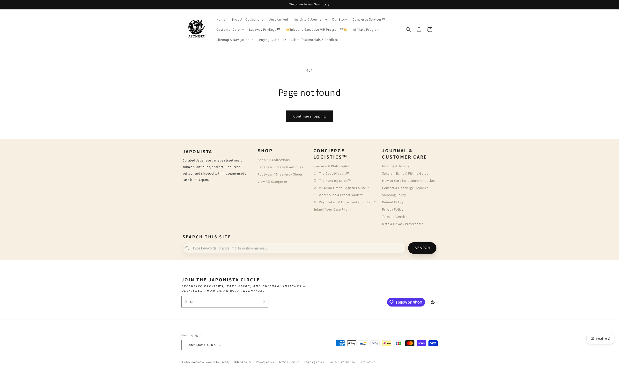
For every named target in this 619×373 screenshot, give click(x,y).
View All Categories (272, 181)
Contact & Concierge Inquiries (405, 188)
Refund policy (242, 362)
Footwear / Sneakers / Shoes (280, 174)
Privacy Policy (392, 209)
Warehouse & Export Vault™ (341, 195)
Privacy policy (265, 362)
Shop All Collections (274, 160)
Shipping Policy (394, 195)
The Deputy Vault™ (334, 173)
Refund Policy (393, 202)
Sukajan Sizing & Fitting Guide (405, 173)
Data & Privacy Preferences (403, 224)
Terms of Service (394, 216)
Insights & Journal (396, 166)
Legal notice (367, 362)
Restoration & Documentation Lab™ (347, 202)
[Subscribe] (263, 301)
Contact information (342, 362)
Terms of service (289, 362)
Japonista (197, 362)
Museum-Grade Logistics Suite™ (344, 188)
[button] (310, 19)
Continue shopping (309, 116)
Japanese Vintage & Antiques (280, 167)
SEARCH (422, 248)
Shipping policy (314, 362)
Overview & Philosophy (331, 166)
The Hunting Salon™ (335, 180)
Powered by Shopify (217, 362)
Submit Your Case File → (332, 209)
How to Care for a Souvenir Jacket (408, 180)
